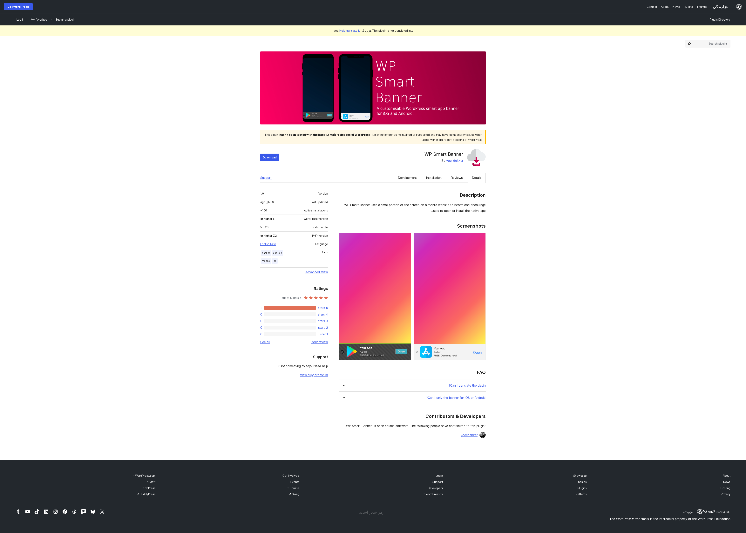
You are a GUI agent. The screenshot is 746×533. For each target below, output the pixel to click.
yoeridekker (454, 161)
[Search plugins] (689, 44)
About (726, 475)
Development (407, 178)
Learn (439, 475)
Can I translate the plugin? (467, 385)
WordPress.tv (432, 494)
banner (266, 252)
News (726, 481)
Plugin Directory (720, 19)
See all (265, 342)
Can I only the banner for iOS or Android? (456, 398)
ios (274, 260)
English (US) (268, 244)
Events (294, 481)
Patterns (581, 494)
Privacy (725, 494)
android (277, 252)
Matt (150, 481)
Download (270, 157)
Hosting (725, 488)
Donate (292, 488)
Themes (581, 481)
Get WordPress (18, 6)
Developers (435, 488)
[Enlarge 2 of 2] (406, 238)
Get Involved (290, 475)
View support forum (314, 375)
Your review (319, 342)
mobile (266, 260)
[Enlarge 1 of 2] (480, 238)
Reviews (457, 178)
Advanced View (316, 272)
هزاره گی (688, 512)
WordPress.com (143, 475)
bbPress (148, 488)
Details (477, 178)
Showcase (580, 475)
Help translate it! (346, 30)
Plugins (582, 488)
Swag (294, 494)
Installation (434, 178)
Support (266, 178)
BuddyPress (146, 494)
